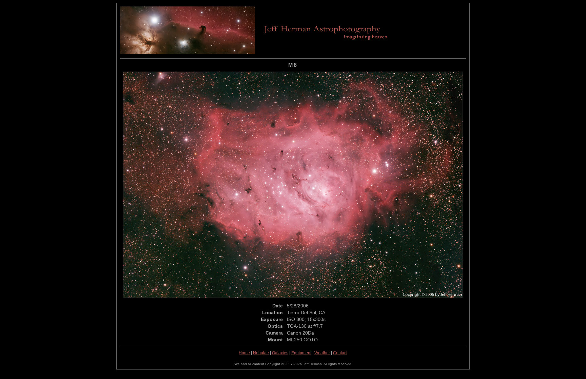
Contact (340, 352)
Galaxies (280, 352)
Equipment (301, 352)
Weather (322, 352)
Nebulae (261, 352)
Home (244, 352)
